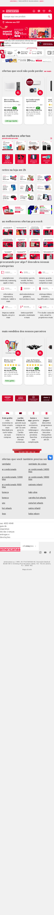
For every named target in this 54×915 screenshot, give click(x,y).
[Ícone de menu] (3, 11)
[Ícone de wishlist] (43, 11)
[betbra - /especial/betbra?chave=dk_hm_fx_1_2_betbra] (40, 209)
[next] (49, 97)
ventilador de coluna (37, 464)
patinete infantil (35, 484)
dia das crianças (7, 532)
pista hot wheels (36, 503)
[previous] (5, 97)
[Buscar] (48, 16)
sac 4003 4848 (6, 523)
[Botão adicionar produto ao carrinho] (17, 359)
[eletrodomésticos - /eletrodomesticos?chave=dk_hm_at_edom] (27, 288)
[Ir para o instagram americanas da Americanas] (40, 552)
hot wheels (7, 508)
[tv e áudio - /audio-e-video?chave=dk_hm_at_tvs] (45, 307)
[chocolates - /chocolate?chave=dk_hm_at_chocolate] (27, 272)
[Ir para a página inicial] (10, 549)
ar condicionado (9, 469)
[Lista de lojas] (38, 11)
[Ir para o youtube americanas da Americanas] (45, 552)
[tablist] (27, 37)
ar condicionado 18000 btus (39, 478)
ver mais (47, 71)
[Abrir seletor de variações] (17, 98)
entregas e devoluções (5, 535)
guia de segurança (4, 527)
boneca (5, 492)
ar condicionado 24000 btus (39, 470)
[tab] (8, 37)
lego (4, 514)
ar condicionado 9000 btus (11, 485)
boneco (5, 498)
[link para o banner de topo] (27, 1)
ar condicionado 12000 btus (12, 478)
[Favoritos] (43, 11)
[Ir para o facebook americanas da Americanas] (50, 552)
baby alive (33, 492)
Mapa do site (27, 569)
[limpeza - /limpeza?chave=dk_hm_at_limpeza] (8, 307)
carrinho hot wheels (37, 498)
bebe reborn (34, 514)
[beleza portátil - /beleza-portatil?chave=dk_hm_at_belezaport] (27, 307)
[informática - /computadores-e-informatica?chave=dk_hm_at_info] (8, 288)
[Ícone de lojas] (38, 11)
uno (3, 503)
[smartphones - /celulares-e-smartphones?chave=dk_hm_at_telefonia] (8, 272)
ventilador (6, 464)
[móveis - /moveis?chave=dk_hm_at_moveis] (45, 272)
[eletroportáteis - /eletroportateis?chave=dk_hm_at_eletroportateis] (45, 288)
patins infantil (34, 508)
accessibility (3, 56)
